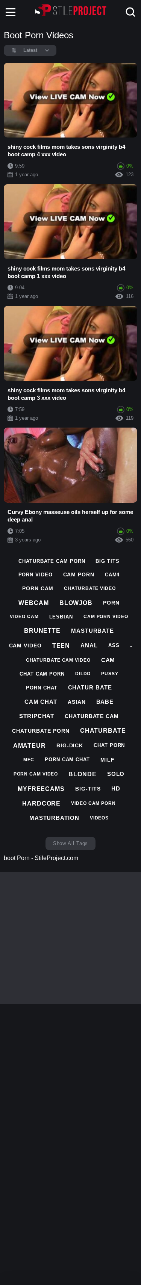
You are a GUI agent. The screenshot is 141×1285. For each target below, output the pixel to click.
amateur (29, 745)
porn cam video (36, 774)
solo (116, 774)
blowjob (75, 603)
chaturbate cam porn (51, 561)
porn (111, 603)
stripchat (36, 716)
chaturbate (103, 730)
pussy (109, 673)
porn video (35, 574)
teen (61, 645)
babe (105, 701)
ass (114, 645)
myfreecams (41, 789)
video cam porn (93, 803)
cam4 (112, 574)
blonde (82, 774)
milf (107, 760)
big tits (107, 561)
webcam (33, 603)
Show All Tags (70, 843)
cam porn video (105, 616)
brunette (42, 630)
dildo (83, 673)
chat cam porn (42, 674)
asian (77, 702)
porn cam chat (67, 759)
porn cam (37, 588)
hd (115, 788)
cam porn (78, 574)
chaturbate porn (41, 731)
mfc (28, 759)
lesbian (61, 617)
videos (99, 818)
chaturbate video (89, 588)
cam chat (40, 701)
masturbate (92, 630)
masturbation (54, 818)
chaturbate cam (92, 716)
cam (108, 660)
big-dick (69, 745)
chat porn (109, 745)
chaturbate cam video (58, 660)
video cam (24, 616)
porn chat (41, 688)
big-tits (88, 789)
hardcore (41, 803)
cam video (25, 645)
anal (89, 645)
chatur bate (90, 687)
